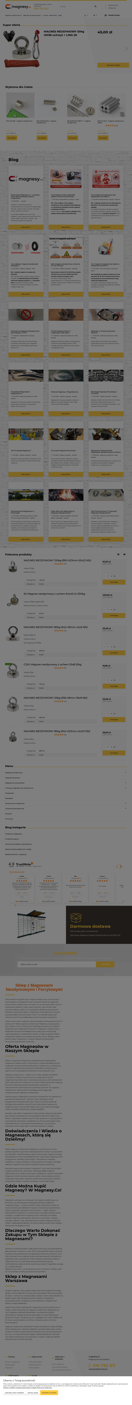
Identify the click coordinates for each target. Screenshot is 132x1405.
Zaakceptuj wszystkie (49, 1392)
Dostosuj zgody (33, 1392)
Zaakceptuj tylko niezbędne (14, 1392)
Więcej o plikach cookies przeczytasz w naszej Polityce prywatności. (27, 1388)
